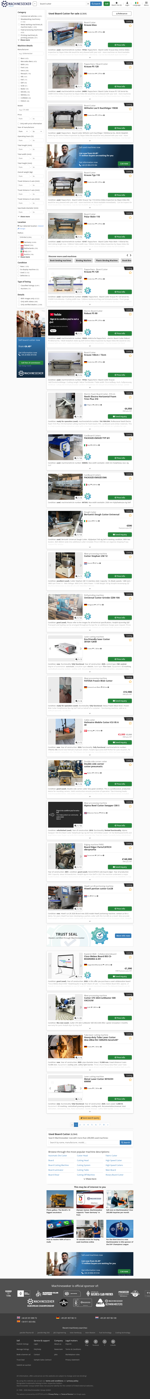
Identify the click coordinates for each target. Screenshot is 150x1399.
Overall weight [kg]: (25, 172)
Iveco (25, 70)
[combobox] (31, 237)
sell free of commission (30, 363)
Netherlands (31, 248)
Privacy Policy (53, 1394)
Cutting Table (83, 1170)
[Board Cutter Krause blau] (65, 34)
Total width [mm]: (25, 154)
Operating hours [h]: (26, 136)
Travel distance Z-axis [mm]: (29, 199)
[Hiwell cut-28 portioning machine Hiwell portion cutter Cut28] (65, 898)
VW (24, 76)
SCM (24, 86)
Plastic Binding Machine (107, 260)
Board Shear (53, 1174)
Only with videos (29, 301)
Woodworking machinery (30, 20)
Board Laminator (55, 1170)
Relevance (122, 13)
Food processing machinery (31, 31)
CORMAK (26, 98)
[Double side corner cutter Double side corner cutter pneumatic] (65, 773)
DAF (24, 83)
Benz (24, 58)
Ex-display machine (29, 269)
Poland (28, 245)
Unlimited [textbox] (26, 237)
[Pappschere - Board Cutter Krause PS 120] (65, 281)
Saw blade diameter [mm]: (28, 208)
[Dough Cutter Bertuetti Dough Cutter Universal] (65, 524)
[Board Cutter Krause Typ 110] (65, 184)
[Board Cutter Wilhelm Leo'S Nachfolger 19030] (65, 117)
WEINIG (25, 95)
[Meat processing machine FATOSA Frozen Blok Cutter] (65, 690)
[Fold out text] (90, 57)
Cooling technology (122, 1332)
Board (51, 1160)
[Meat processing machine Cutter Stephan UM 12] (65, 565)
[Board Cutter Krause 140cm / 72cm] (65, 364)
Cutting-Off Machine (86, 1174)
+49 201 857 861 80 (108, 1318)
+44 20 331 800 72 (29, 1318)
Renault (26, 73)
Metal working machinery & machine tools (31, 25)
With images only (30, 298)
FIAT (24, 80)
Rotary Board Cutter (115, 1174)
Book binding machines (60, 260)
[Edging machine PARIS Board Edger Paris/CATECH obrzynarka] (65, 856)
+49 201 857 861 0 (68, 1318)
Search (97, 3)
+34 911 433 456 (28, 1321)
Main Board (111, 1170)
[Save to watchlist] (130, 25)
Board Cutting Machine (58, 1165)
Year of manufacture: (26, 127)
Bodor (24, 89)
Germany (30, 242)
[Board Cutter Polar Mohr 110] (65, 226)
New (24, 266)
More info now (123, 935)
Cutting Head (83, 1160)
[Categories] (35, 4)
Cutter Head (82, 1155)
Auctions (26, 288)
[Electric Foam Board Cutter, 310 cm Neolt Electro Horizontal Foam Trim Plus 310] (65, 406)
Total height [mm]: (25, 163)
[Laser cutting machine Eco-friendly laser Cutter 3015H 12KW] (65, 648)
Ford (24, 67)
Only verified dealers (31, 304)
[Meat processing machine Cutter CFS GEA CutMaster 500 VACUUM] (65, 1007)
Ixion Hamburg (75, 1332)
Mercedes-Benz (29, 61)
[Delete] (88, 4)
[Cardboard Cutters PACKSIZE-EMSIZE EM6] (65, 487)
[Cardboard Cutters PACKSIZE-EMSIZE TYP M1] (65, 447)
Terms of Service (67, 1394)
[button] (146, 4)
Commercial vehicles (31, 16)
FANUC (25, 101)
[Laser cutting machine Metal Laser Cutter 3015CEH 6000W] (65, 1088)
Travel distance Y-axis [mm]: (29, 190)
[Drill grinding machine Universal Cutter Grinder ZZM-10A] (65, 607)
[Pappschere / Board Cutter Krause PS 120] (65, 76)
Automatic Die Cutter (57, 1155)
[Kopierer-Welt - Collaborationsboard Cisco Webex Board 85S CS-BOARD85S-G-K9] (65, 966)
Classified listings (30, 285)
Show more (90, 1179)
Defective (25, 275)
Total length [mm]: (25, 145)
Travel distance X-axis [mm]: (29, 181)
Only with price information (31, 123)
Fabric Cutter (111, 1155)
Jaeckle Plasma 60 (27, 1332)
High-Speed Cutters (114, 1165)
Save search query (90, 1118)
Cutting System (83, 1165)
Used (24, 272)
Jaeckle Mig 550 (44, 1332)
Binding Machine (83, 260)
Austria (29, 254)
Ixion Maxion (90, 1332)
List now (124, 163)
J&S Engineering (59, 1332)
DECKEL (25, 92)
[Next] (80, 34)
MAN (24, 64)
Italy (27, 251)
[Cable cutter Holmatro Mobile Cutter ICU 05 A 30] (65, 731)
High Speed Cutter (114, 1160)
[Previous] (50, 34)
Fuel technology (105, 1332)
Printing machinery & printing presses (29, 36)
